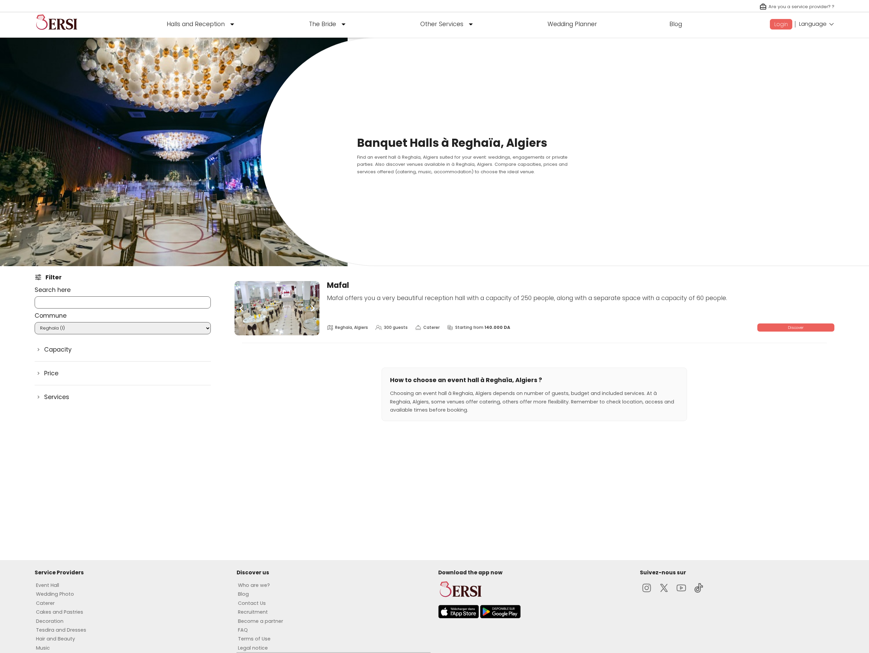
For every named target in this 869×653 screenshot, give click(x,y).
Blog (675, 24)
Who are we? (254, 585)
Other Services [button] (441, 24)
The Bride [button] (322, 24)
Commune (51, 315)
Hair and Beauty (55, 638)
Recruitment (253, 612)
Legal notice (253, 648)
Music (43, 648)
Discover (795, 327)
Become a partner (260, 621)
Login (781, 24)
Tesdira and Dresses (61, 630)
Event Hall (47, 585)
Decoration (49, 621)
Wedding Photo (55, 594)
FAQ (243, 630)
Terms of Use (254, 638)
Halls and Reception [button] (196, 24)
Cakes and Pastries (59, 612)
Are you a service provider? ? (801, 6)
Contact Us (252, 603)
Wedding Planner (572, 24)
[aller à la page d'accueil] (57, 32)
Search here (53, 289)
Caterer (45, 603)
